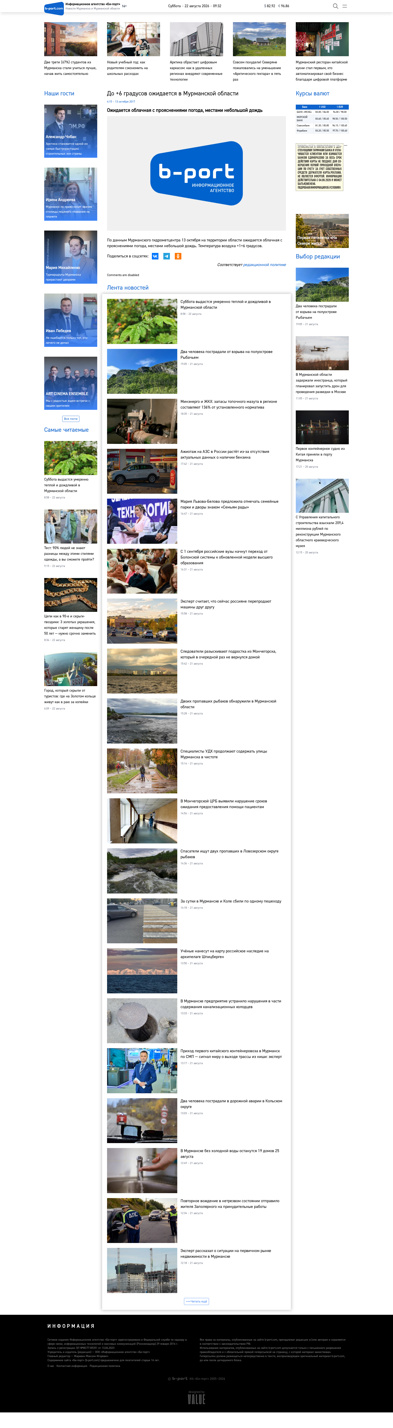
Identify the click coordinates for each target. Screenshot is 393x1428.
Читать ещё (199, 1301)
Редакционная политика (105, 1366)
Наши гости (59, 93)
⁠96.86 (283, 6)
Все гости (71, 419)
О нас (50, 1366)
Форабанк (302, 130)
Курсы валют (312, 93)
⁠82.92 (269, 6)
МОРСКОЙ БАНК (302, 119)
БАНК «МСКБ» (304, 112)
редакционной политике (264, 264)
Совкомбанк (303, 125)
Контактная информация (71, 1366)
